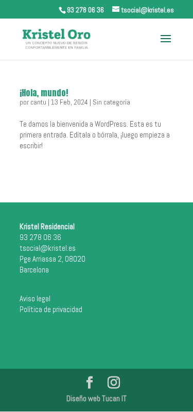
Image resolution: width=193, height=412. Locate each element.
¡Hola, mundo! (44, 93)
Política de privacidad (51, 309)
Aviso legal (35, 298)
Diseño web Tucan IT (96, 398)
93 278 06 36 (85, 9)
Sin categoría (111, 102)
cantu (38, 102)
